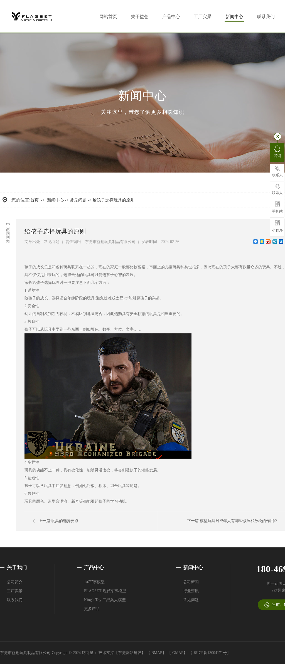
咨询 (277, 156)
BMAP (156, 653)
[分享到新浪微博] (268, 241)
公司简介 (15, 582)
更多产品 (92, 609)
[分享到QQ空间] (262, 241)
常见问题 (78, 200)
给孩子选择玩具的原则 (113, 200)
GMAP (177, 653)
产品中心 (171, 16)
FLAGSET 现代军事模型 (105, 591)
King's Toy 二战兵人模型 (105, 600)
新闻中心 (234, 16)
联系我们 (266, 16)
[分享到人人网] (281, 241)
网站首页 (108, 16)
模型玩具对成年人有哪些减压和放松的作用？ (239, 521)
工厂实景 (203, 16)
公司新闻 (191, 582)
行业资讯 (191, 591)
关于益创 (140, 16)
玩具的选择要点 (64, 521)
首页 (34, 200)
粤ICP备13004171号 (210, 653)
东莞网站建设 (129, 653)
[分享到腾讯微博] (274, 241)
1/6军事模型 (94, 582)
